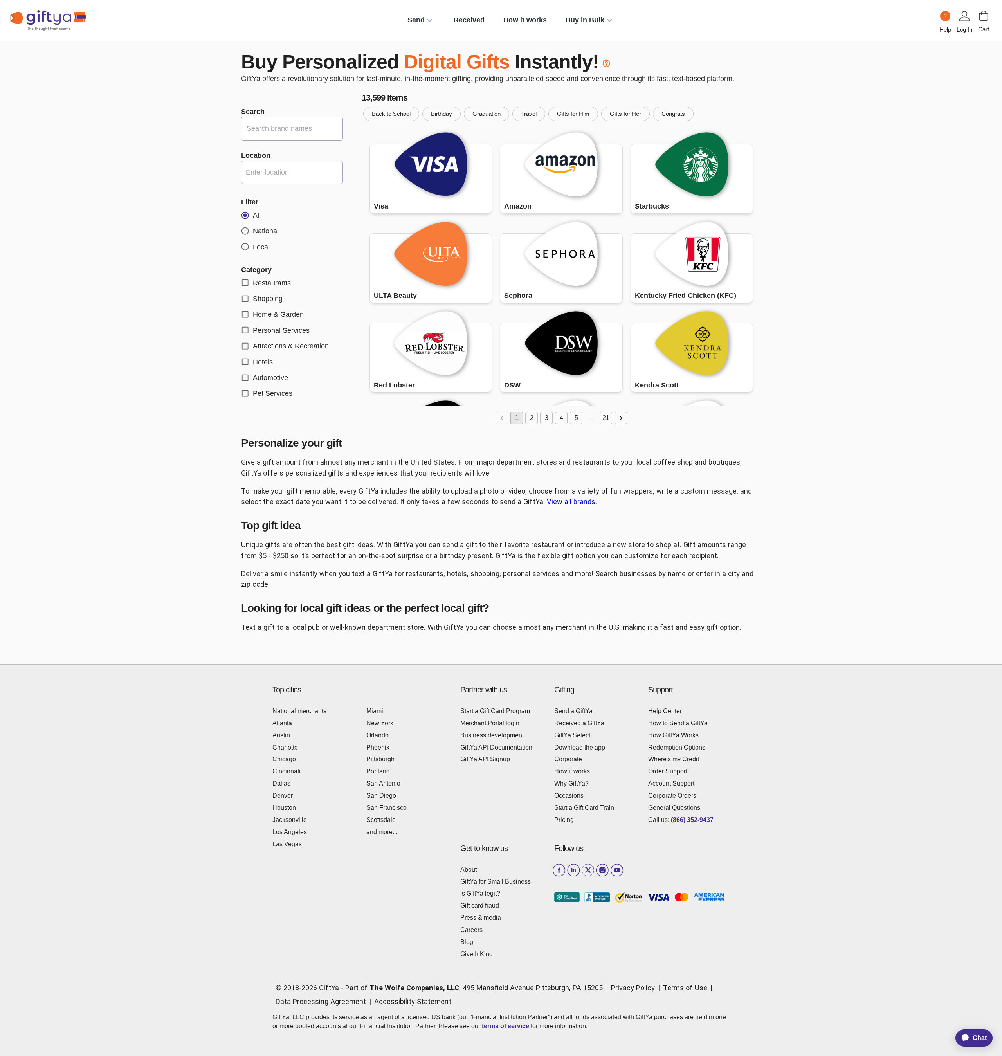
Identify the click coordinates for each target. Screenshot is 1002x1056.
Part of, (474, 988)
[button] (391, 114)
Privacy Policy (633, 988)
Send (416, 20)
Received (469, 20)
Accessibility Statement (412, 1001)
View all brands (571, 501)
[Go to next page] (621, 418)
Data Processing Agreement (321, 1001)
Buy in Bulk (585, 20)
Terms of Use (685, 988)
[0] (984, 16)
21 (605, 417)
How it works (525, 20)
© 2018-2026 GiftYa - (309, 988)
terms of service (505, 1026)
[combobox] (292, 172)
